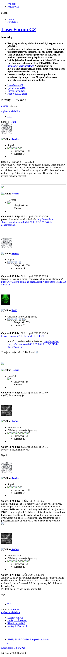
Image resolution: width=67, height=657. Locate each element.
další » (16, 111)
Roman (15, 193)
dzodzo (4, 106)
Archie (15, 421)
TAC (14, 310)
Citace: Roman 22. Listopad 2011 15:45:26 (22, 336)
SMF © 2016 (22, 639)
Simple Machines (39, 639)
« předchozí (7, 111)
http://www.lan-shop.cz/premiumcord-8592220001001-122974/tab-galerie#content (27, 222)
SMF (10, 639)
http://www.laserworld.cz (20, 66)
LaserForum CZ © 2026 (13, 647)
